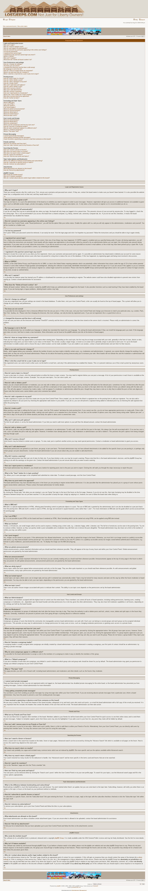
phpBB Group (59, 838)
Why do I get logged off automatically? (15, 48)
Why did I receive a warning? (13, 91)
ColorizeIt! (95, 886)
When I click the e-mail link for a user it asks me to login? (21, 74)
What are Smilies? (9, 105)
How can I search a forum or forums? (15, 150)
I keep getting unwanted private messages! (17, 137)
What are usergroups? (11, 123)
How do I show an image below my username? (18, 70)
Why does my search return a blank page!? (17, 153)
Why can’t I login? (9, 45)
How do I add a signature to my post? (15, 81)
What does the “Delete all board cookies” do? (18, 59)
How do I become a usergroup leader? (16, 126)
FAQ (136, 19)
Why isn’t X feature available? (13, 176)
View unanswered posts (9, 26)
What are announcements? (12, 110)
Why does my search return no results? (16, 151)
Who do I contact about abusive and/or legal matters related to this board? (27, 178)
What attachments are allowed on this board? (18, 168)
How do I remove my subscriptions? (15, 164)
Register (12, 19)
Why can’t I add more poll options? (14, 85)
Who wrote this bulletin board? (13, 174)
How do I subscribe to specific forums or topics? (18, 162)
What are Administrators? (11, 120)
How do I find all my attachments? (14, 170)
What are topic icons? (10, 115)
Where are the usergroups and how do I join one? (19, 125)
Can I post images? (10, 107)
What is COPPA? (9, 56)
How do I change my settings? (13, 64)
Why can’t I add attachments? (13, 90)
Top (5, 196)
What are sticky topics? (11, 112)
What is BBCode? (9, 102)
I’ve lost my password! (10, 51)
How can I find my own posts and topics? (16, 156)
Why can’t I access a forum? (12, 88)
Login (6, 19)
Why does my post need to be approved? (16, 96)
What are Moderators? (11, 121)
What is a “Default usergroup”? (13, 129)
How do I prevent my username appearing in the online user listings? (25, 50)
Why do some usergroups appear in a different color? (20, 128)
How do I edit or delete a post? (13, 80)
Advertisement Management (79, 890)
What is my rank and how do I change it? (16, 72)
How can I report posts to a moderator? (16, 93)
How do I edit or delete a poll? (13, 86)
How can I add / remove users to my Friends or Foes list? (21, 145)
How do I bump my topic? (11, 98)
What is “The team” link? (11, 131)
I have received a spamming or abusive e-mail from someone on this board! (27, 139)
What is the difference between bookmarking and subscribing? (23, 161)
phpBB (58, 886)
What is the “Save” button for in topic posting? (18, 94)
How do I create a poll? (11, 83)
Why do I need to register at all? (13, 46)
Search (142, 19)
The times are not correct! (11, 66)
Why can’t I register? (10, 58)
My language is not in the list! (13, 69)
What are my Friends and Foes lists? (15, 143)
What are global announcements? (14, 109)
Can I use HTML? (9, 104)
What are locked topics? (11, 114)
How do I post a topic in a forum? (14, 78)
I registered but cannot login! (12, 53)
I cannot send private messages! (14, 136)
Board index (6, 36)
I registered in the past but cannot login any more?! (19, 55)
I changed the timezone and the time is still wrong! (19, 67)
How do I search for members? (13, 154)
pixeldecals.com (76, 887)
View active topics (22, 26)
